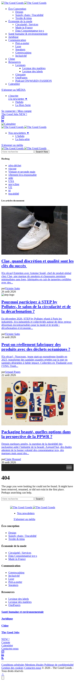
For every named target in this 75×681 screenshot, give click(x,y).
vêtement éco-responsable (22, 174)
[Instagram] (2, 117)
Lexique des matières (34, 68)
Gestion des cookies (12, 667)
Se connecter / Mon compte (16, 111)
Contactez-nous (9, 648)
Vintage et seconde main (21, 171)
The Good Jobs (14, 114)
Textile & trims (23, 18)
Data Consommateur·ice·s (29, 30)
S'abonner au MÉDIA (13, 89)
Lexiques (20, 65)
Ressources (14, 62)
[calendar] (8, 123)
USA (11, 181)
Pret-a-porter (22, 43)
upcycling (13, 184)
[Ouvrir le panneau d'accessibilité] (2, 678)
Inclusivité (21, 55)
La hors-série (22, 139)
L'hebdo (19, 136)
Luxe (18, 46)
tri (9, 190)
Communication (17, 40)
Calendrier (14, 83)
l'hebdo (19, 102)
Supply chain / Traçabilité (29, 15)
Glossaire (20, 74)
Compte (5, 642)
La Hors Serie (23, 105)
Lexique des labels (32, 71)
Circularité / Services (26, 24)
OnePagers (21, 77)
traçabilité (13, 193)
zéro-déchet (14, 165)
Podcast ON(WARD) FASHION (33, 80)
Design (19, 11)
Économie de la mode (20, 21)
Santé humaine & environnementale (28, 33)
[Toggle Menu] (69, 467)
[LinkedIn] (2, 120)
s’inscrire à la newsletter (18, 97)
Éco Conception (17, 8)
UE (10, 187)
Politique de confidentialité (59, 664)
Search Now (42, 151)
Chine (11, 58)
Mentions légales (34, 664)
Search (39, 499)
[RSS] (2, 658)
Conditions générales (12, 664)
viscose (12, 168)
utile (10, 178)
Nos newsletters (18, 132)
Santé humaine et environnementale (22, 611)
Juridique (13, 36)
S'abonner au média (12, 145)
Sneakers (20, 49)
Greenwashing (23, 52)
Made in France (24, 27)
